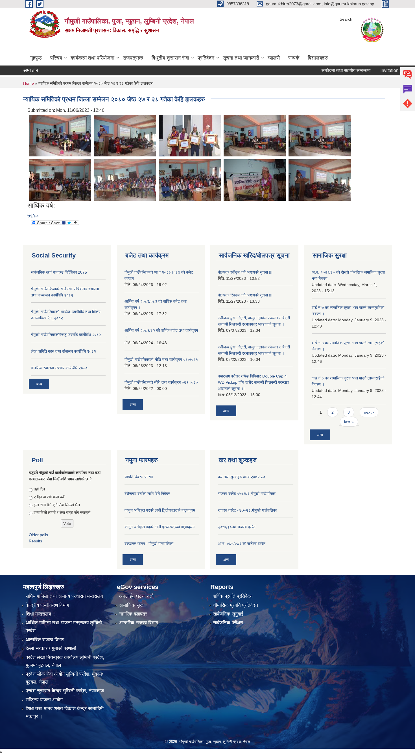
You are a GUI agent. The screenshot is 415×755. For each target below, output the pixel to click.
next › (369, 412)
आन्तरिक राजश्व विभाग (45, 639)
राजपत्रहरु (133, 58)
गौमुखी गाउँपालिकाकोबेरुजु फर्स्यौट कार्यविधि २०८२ (66, 334)
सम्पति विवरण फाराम (138, 477)
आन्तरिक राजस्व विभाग (138, 622)
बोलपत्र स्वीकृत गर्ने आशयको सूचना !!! (245, 272)
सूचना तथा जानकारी (241, 58)
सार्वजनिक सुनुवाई (228, 614)
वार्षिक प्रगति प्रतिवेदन (233, 596)
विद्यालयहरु (318, 58)
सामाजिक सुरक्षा (132, 605)
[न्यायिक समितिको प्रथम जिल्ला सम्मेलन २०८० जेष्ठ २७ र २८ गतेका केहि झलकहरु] (60, 135)
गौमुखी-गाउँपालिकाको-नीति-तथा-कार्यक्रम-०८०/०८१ (161, 359)
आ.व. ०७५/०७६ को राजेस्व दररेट (241, 543)
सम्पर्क (293, 58)
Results (35, 541)
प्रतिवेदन (206, 58)
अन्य (39, 384)
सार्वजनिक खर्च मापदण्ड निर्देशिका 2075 (59, 272)
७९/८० (33, 215)
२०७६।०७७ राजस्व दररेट (236, 527)
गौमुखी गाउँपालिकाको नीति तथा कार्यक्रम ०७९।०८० (161, 382)
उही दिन (39, 489)
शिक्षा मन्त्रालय (38, 614)
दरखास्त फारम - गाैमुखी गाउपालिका (148, 543)
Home (28, 83)
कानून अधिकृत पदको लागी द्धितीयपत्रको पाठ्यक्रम (159, 510)
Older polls (38, 535)
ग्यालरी (274, 58)
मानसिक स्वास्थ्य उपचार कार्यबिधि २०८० (59, 368)
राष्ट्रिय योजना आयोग (44, 699)
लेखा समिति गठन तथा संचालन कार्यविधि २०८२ (63, 351)
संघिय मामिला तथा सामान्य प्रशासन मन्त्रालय (64, 596)
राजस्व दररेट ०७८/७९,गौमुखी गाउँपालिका (247, 493)
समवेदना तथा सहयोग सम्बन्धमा (329, 70)
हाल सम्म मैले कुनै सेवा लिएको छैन (57, 505)
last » (349, 422)
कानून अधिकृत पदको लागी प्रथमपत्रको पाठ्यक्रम (159, 527)
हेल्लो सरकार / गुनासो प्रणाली (51, 648)
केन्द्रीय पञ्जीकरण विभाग (47, 605)
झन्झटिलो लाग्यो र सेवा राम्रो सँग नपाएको (62, 512)
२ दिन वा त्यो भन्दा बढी (49, 497)
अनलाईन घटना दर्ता (136, 596)
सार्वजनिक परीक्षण (228, 622)
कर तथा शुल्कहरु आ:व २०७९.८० (241, 477)
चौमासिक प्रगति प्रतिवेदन (235, 605)
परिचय (56, 58)
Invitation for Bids (381, 70)
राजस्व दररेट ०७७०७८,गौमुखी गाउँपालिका (247, 510)
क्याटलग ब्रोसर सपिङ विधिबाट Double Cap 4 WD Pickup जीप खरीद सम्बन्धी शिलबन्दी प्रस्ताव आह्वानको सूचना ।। (253, 382)
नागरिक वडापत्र (133, 614)
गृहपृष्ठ (36, 58)
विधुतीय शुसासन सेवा (170, 58)
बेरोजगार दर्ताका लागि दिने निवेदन (147, 493)
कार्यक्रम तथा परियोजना (92, 58)
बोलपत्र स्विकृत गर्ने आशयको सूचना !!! (245, 295)
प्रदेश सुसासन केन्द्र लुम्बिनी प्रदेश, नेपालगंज (65, 690)
